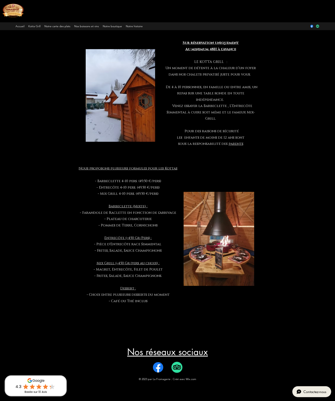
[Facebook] (312, 26)
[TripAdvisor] (317, 26)
